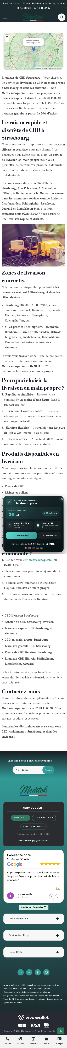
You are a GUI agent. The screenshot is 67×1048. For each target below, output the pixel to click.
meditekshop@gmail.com (33, 840)
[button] (62, 17)
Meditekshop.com (40, 559)
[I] (46, 972)
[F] (37, 972)
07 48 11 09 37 (42, 7)
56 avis (24, 859)
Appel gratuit (20, 817)
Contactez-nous (33, 826)
